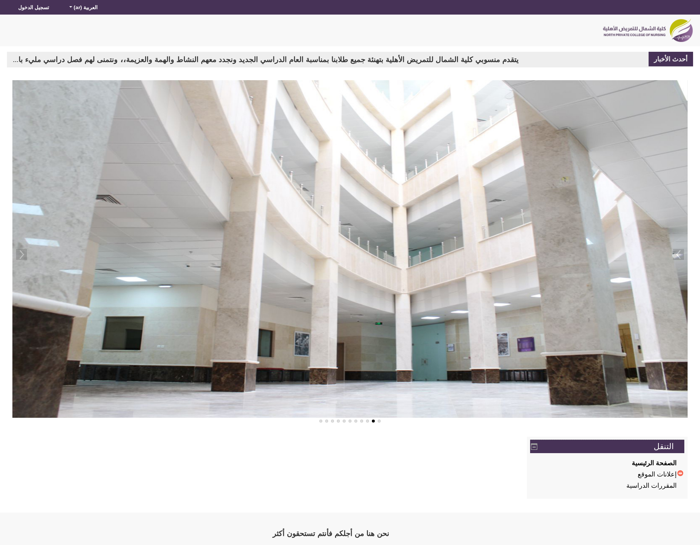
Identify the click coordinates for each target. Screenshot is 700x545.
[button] (83, 7)
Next (21, 253)
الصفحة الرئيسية (654, 462)
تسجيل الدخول (33, 7)
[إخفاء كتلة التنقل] (534, 445)
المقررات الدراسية (651, 484)
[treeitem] (607, 462)
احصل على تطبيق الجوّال (196, 532)
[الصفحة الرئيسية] (647, 30)
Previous (678, 253)
